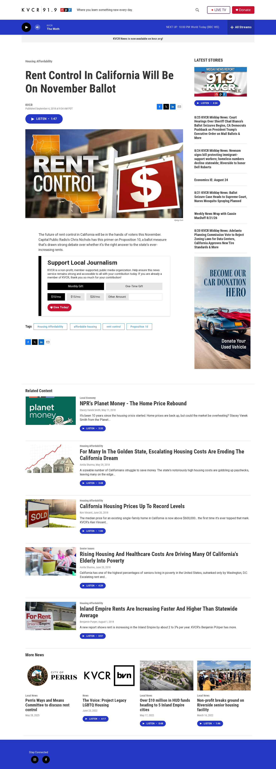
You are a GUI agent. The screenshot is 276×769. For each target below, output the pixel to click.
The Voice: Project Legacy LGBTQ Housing (104, 702)
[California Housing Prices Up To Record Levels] (50, 513)
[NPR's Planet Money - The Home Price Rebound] (50, 411)
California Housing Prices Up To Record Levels (132, 506)
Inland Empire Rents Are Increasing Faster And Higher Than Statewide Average (158, 612)
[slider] (43, 27)
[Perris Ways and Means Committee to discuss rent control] (52, 675)
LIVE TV (220, 10)
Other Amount (117, 296)
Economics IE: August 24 (211, 180)
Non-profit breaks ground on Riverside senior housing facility (220, 705)
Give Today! (61, 307)
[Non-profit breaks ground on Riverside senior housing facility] (224, 675)
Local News (31, 695)
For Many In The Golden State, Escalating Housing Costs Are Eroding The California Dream (162, 454)
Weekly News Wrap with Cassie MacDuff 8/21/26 (215, 216)
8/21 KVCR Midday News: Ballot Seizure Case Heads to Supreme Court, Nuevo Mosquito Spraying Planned (220, 197)
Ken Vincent (86, 512)
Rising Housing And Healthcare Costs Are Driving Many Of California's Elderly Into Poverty (159, 557)
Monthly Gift (75, 286)
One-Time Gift (134, 286)
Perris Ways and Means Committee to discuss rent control (47, 705)
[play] (26, 27)
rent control (114, 326)
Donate (245, 10)
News (85, 695)
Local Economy (88, 397)
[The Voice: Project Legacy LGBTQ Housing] (109, 675)
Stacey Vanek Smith (90, 410)
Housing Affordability (38, 61)
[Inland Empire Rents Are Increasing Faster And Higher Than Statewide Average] (50, 616)
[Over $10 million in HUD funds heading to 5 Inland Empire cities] (166, 675)
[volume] (37, 27)
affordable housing (85, 326)
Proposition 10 (139, 326)
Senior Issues (87, 548)
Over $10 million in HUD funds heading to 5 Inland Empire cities (165, 705)
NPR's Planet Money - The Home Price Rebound (133, 403)
